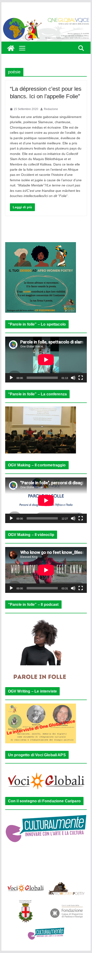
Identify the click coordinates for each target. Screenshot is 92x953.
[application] (46, 359)
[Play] (11, 377)
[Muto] (73, 377)
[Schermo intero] (80, 377)
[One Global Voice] (11, 48)
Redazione (51, 109)
